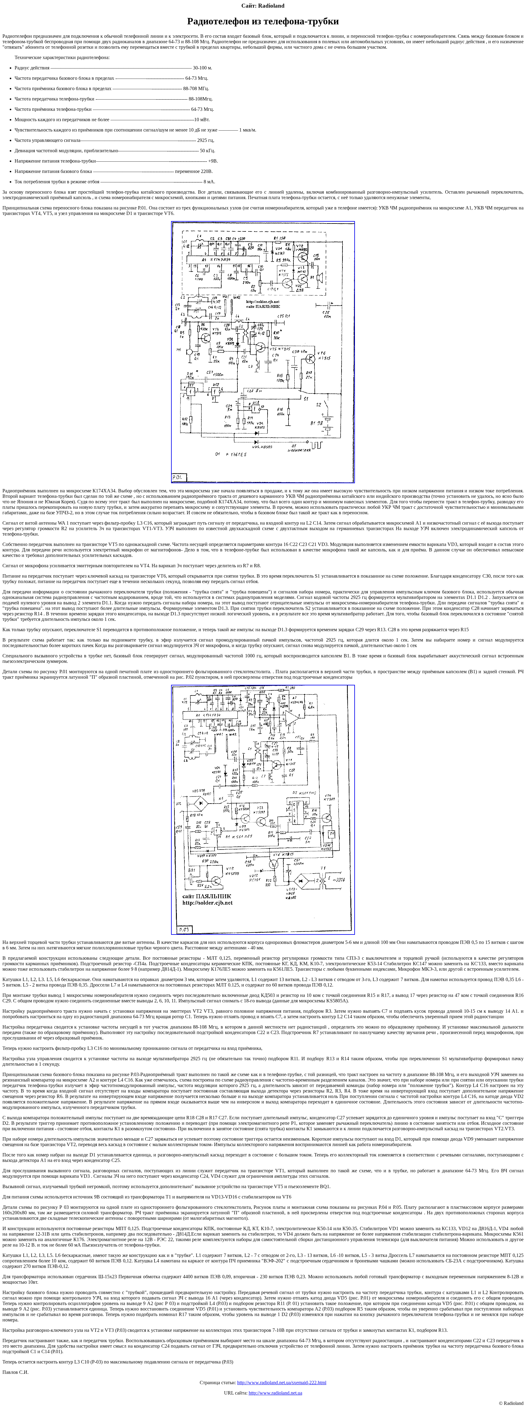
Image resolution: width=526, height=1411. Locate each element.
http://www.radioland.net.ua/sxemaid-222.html (281, 1382)
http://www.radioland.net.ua (275, 1392)
